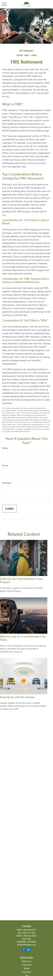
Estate (26, 968)
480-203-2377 (29, 929)
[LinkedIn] (29, 949)
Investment (27, 964)
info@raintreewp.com (26, 944)
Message (6, 482)
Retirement (27, 961)
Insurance (26, 971)
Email (5, 465)
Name (5, 448)
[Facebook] (24, 949)
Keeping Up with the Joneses (17, 697)
